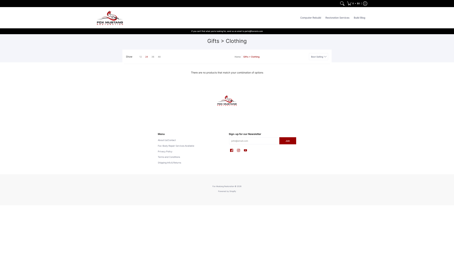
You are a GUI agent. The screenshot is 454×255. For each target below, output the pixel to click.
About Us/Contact (167, 140)
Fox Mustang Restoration (223, 186)
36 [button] (152, 56)
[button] (353, 3)
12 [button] (140, 56)
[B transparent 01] (227, 100)
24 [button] (146, 56)
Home (238, 56)
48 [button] (159, 56)
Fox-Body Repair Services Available (176, 145)
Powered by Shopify (227, 191)
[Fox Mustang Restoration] (109, 17)
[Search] (342, 3)
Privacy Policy (165, 151)
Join (288, 141)
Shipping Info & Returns (169, 162)
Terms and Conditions (169, 157)
